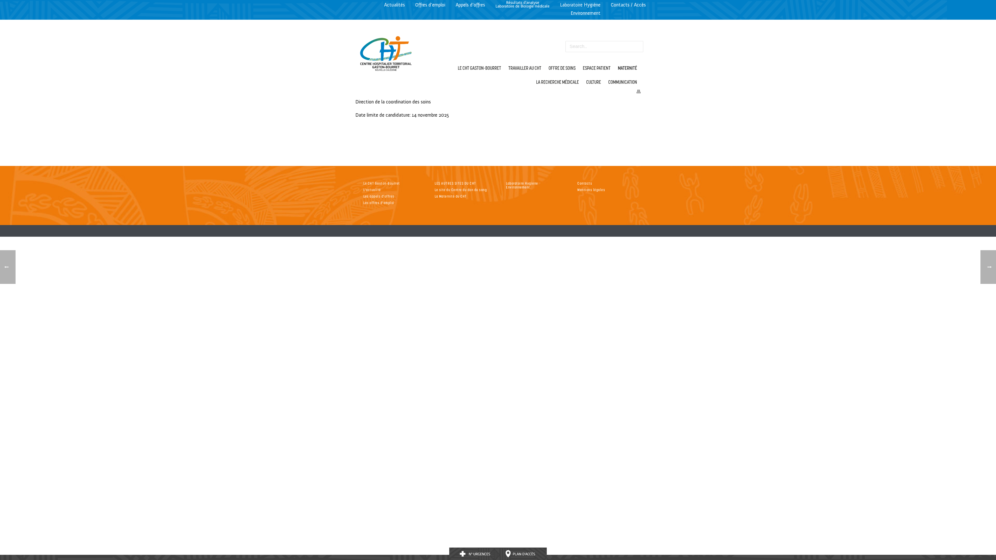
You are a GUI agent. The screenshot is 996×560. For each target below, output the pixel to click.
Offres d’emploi (430, 5)
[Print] (639, 91)
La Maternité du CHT (451, 196)
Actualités (394, 5)
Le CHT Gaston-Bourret (381, 183)
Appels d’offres (470, 5)
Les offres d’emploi (379, 202)
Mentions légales (591, 189)
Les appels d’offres (379, 196)
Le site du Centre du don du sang (461, 189)
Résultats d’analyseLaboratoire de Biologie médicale (522, 4)
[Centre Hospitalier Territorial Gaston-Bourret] (386, 52)
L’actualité (372, 189)
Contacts (584, 183)
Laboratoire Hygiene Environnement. (522, 185)
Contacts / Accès (628, 5)
